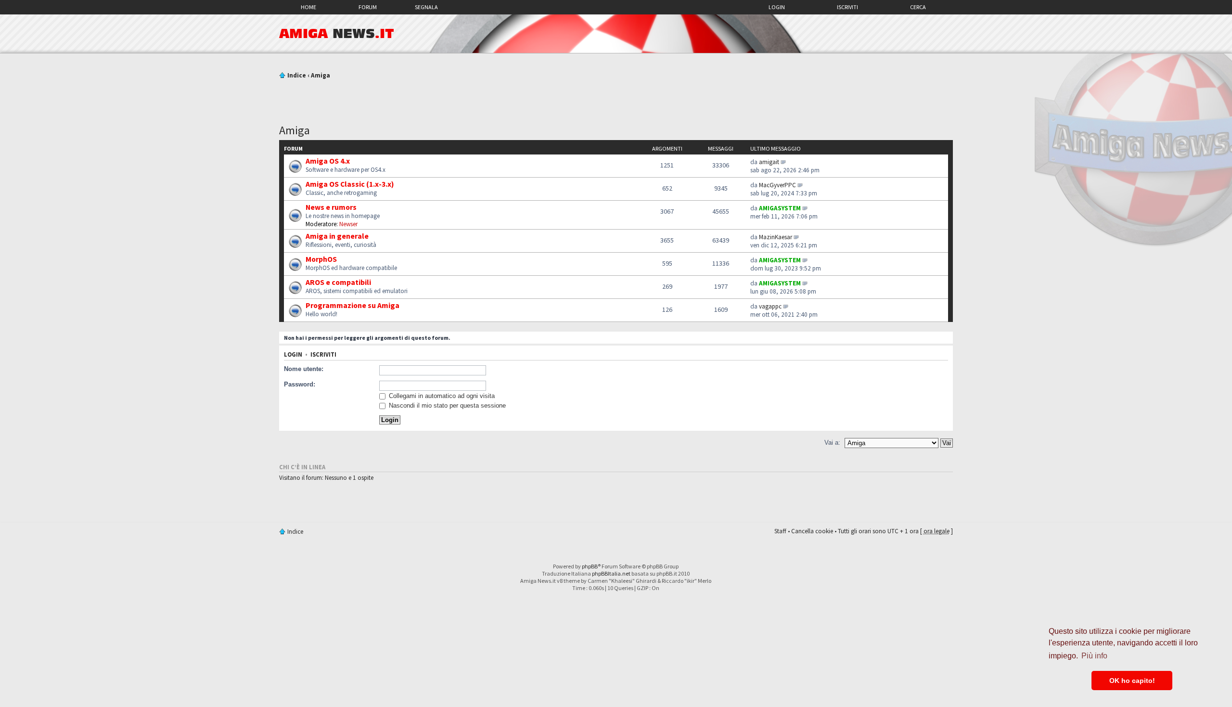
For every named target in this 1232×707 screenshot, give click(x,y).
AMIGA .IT (336, 33)
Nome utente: (303, 369)
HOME (308, 7)
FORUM (368, 7)
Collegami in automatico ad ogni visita (441, 395)
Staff (780, 531)
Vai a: (832, 442)
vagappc (770, 306)
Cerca (918, 7)
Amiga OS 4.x (328, 161)
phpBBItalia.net (611, 573)
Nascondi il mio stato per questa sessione (446, 405)
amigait (769, 162)
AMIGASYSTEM (780, 208)
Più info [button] (1094, 656)
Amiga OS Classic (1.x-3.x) (350, 184)
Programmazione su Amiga (352, 305)
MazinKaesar (775, 237)
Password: (299, 384)
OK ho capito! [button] (1132, 680)
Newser (348, 224)
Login (777, 7)
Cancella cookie (812, 531)
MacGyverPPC (777, 185)
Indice (296, 75)
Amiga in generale (337, 236)
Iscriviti (847, 7)
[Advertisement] (616, 97)
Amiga (320, 75)
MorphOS (321, 259)
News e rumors (331, 207)
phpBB (590, 566)
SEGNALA (426, 7)
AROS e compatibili (338, 282)
